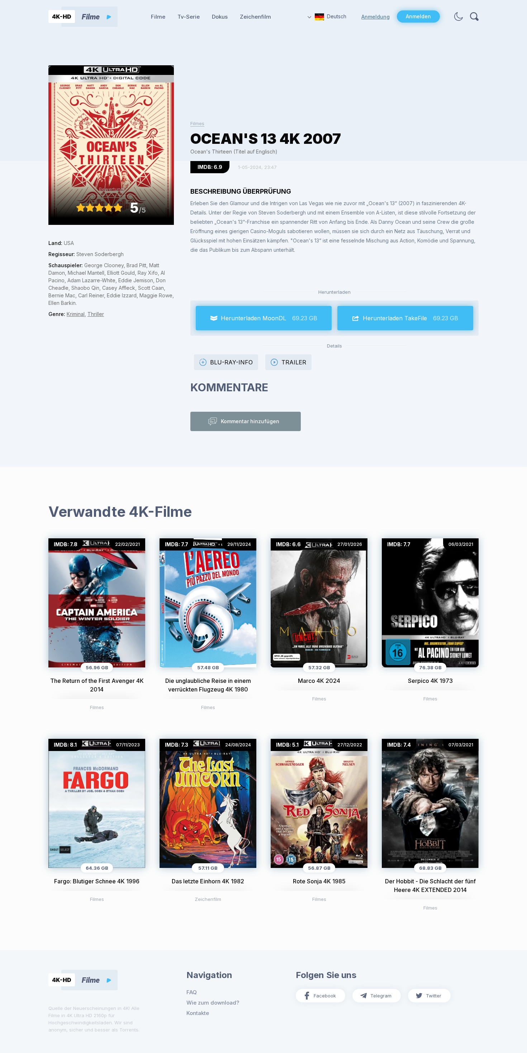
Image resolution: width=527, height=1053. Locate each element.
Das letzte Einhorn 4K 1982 (208, 881)
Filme (158, 16)
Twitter (433, 995)
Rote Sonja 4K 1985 (319, 881)
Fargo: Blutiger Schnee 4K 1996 (96, 881)
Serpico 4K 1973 (430, 680)
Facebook (325, 995)
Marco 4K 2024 (319, 680)
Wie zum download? (212, 1002)
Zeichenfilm (255, 16)
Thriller (95, 314)
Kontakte (197, 1013)
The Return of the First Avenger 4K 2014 (97, 685)
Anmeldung (375, 17)
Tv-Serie (188, 16)
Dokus (220, 16)
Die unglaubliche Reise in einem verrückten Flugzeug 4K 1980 (208, 685)
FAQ (191, 992)
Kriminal (76, 314)
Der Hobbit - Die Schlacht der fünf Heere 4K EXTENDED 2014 (430, 885)
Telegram (380, 995)
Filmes (197, 123)
